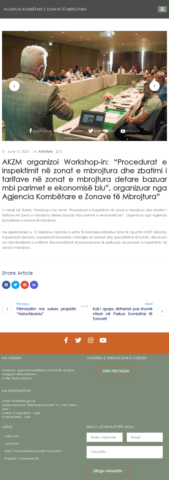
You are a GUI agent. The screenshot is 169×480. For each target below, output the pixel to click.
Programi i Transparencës (22, 458)
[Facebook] (6, 285)
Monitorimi (12, 443)
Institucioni (12, 436)
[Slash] (84, 306)
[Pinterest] (25, 285)
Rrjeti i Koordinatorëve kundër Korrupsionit (33, 451)
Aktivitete (45, 151)
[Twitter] (15, 285)
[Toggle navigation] (162, 9)
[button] (14, 86)
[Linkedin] (34, 285)
